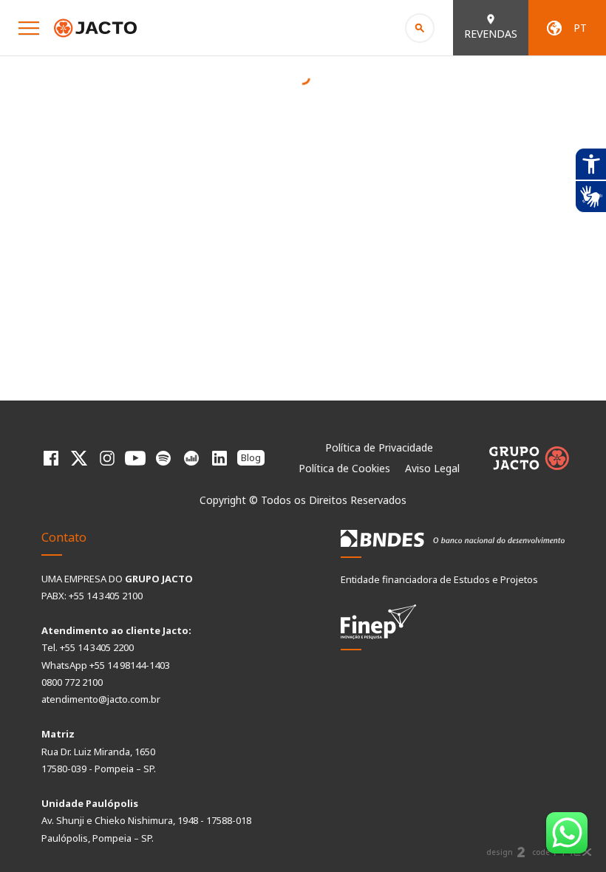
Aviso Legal (432, 468)
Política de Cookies (344, 468)
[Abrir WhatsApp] (569, 834)
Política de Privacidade (379, 447)
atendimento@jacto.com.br (100, 699)
